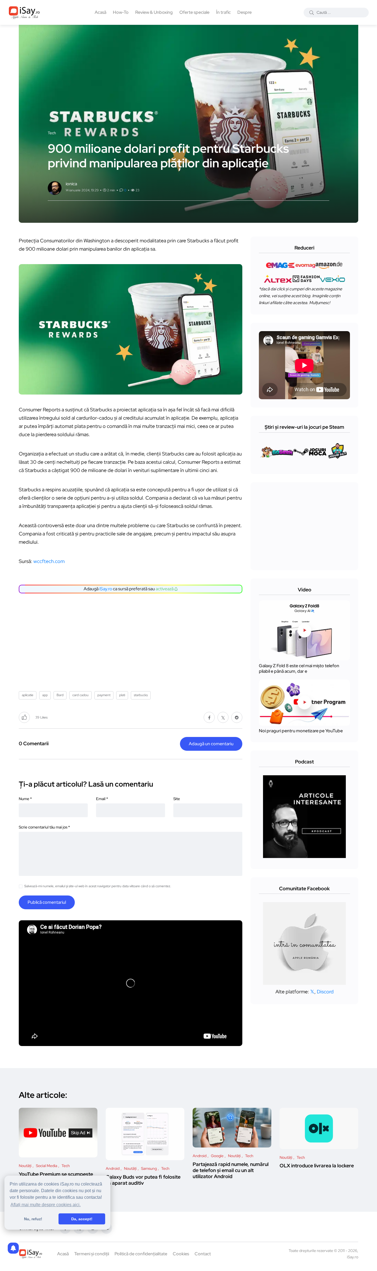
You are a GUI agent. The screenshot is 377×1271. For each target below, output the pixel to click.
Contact (203, 1254)
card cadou (80, 695)
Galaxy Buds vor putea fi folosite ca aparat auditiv (143, 1180)
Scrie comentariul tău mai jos (44, 827)
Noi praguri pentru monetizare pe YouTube (301, 731)
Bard (60, 695)
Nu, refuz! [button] (33, 1219)
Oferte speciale (194, 12)
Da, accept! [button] (81, 1219)
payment (103, 695)
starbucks (141, 695)
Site (176, 798)
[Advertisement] (132, 640)
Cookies (181, 1254)
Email (102, 798)
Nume (25, 798)
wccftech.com (49, 561)
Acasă (100, 12)
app (45, 695)
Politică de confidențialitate (141, 1254)
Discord (325, 991)
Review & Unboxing (154, 12)
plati (122, 695)
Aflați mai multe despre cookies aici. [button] (45, 1204)
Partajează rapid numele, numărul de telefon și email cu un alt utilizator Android (231, 1170)
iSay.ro (105, 589)
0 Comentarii (34, 743)
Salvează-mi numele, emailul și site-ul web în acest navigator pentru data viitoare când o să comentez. (97, 886)
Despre (244, 12)
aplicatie (27, 695)
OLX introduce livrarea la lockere (317, 1166)
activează (165, 589)
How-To (121, 12)
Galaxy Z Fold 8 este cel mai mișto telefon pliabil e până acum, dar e (299, 668)
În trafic (223, 12)
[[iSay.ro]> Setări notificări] (13, 1248)
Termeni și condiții (91, 1254)
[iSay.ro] (24, 12)
